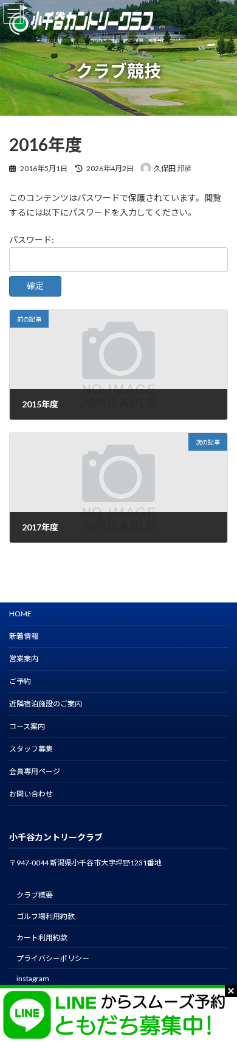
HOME (20, 613)
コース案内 (27, 726)
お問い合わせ (31, 793)
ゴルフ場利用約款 (45, 916)
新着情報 (23, 636)
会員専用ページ (34, 771)
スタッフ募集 (31, 748)
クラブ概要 (34, 894)
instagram (32, 978)
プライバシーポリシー (52, 958)
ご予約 (20, 681)
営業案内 (23, 658)
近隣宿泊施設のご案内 (45, 703)
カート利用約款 (41, 937)
